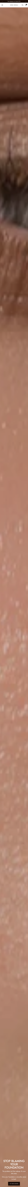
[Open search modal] (22, 5)
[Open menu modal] (2, 5)
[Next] (25, 1)
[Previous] (2, 1)
